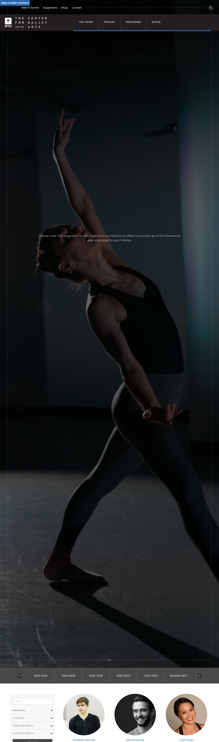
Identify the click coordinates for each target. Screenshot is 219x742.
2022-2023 (123, 675)
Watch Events (30, 7)
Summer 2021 (178, 675)
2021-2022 (151, 675)
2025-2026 (96, 675)
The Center (86, 21)
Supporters (50, 7)
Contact (77, 7)
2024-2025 (68, 675)
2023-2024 (41, 675)
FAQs (64, 7)
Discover (109, 21)
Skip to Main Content (15, 2)
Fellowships (133, 21)
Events (156, 21)
